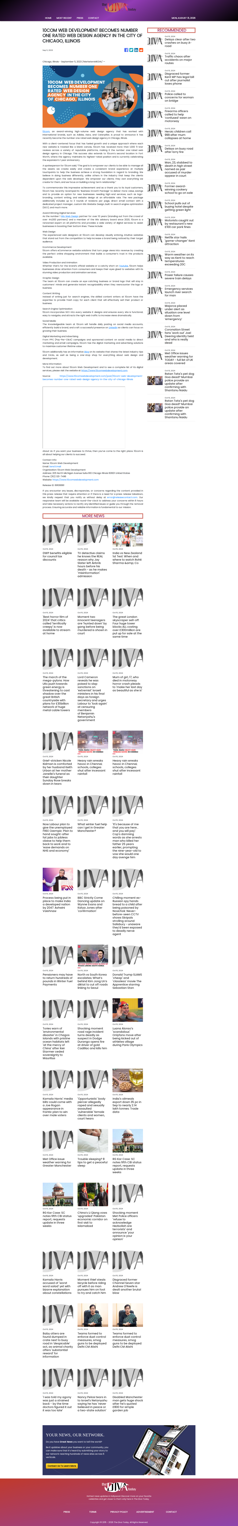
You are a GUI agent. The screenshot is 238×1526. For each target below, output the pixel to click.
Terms (92, 1511)
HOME (48, 18)
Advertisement (145, 1511)
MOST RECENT (64, 18)
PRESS (80, 18)
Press (66, 1511)
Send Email (55, 466)
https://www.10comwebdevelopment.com (75, 479)
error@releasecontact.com (122, 497)
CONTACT (93, 18)
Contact (171, 1511)
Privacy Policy (119, 1511)
